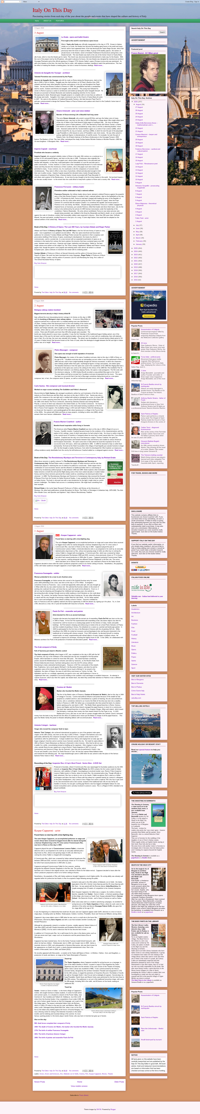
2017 (136, 273)
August (138, 104)
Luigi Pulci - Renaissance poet (146, 164)
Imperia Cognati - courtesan (45, 149)
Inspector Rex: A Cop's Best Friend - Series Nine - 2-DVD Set (77, 763)
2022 (136, 258)
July (137, 225)
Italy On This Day (52, 9)
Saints (133, 661)
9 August (138, 183)
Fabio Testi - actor (142, 218)
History (133, 638)
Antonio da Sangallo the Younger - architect (52, 73)
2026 (136, 102)
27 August (139, 107)
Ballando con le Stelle (71, 1074)
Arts (61, 1074)
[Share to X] (88, 292)
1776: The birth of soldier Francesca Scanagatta (51, 1030)
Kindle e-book (136, 912)
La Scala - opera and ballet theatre (75, 37)
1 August (39, 530)
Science (134, 664)
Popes (133, 657)
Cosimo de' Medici (64, 687)
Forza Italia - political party (150, 357)
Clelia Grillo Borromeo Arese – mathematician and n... (146, 124)
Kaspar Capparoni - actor (71, 535)
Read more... (63, 219)
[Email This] (83, 292)
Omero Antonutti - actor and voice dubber (73, 111)
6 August (138, 197)
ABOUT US (47, 21)
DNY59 (99, 1109)
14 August (139, 167)
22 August (139, 128)
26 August (139, 110)
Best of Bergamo (137, 679)
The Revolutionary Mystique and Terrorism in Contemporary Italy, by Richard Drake (82, 458)
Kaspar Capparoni (95, 1074)
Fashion (134, 624)
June (138, 228)
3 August (39, 32)
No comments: (74, 292)
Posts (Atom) (83, 1095)
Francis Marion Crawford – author (67, 422)
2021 (136, 261)
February (139, 241)
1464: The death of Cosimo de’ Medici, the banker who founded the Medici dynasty (63, 1027)
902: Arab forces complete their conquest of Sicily (52, 1023)
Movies (104, 1074)
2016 (136, 277)
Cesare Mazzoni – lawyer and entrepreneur (146, 135)
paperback (135, 858)
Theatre (110, 1074)
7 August (138, 194)
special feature (145, 750)
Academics (135, 609)
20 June (144, 343)
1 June (143, 370)
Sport (133, 668)
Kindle (144, 858)
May (137, 232)
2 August (39, 305)
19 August (139, 143)
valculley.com (136, 698)
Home (37, 21)
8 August (138, 191)
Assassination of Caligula (150, 329)
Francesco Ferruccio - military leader (69, 187)
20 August (139, 139)
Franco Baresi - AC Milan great (144, 53)
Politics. (134, 653)
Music (133, 646)
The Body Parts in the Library (141, 980)
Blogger (113, 1109)
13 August (139, 170)
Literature (134, 642)
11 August (139, 176)
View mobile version (79, 1086)
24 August (139, 117)
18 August (139, 146)
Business (134, 620)
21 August (139, 131)
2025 (136, 248)
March (138, 238)
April (138, 235)
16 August (139, 157)
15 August (139, 160)
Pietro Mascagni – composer (66, 350)
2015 (136, 280)
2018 (136, 270)
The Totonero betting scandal (151, 455)
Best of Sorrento (137, 683)
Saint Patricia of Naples (149, 414)
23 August (139, 120)
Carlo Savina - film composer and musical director (54, 386)
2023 (136, 254)
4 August (138, 209)
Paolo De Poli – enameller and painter (68, 611)
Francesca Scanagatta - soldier (46, 573)
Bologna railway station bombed (47, 310)
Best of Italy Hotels (138, 694)
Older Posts (119, 1082)
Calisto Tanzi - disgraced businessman (150, 428)
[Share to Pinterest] (92, 292)
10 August (139, 179)
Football (134, 635)
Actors (42, 1074)
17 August (139, 154)
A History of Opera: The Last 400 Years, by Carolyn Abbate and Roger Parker (79, 227)
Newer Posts (39, 1082)
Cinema (81, 1074)
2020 (136, 264)
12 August (139, 173)
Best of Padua (136, 687)
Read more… (98, 65)
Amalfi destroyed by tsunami (151, 1040)
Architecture (135, 613)
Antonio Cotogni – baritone (45, 725)
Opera (133, 649)
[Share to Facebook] (90, 292)
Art (132, 616)
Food (133, 631)
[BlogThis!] (86, 292)
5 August (138, 200)
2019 (136, 267)
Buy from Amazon (40, 263)
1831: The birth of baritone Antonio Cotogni (50, 1034)
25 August (139, 113)
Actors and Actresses (52, 1074)
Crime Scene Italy (137, 691)
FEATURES (60, 21)
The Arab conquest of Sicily (45, 647)
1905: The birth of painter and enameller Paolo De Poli (53, 1037)
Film (86, 1074)
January (139, 244)
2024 (136, 251)
